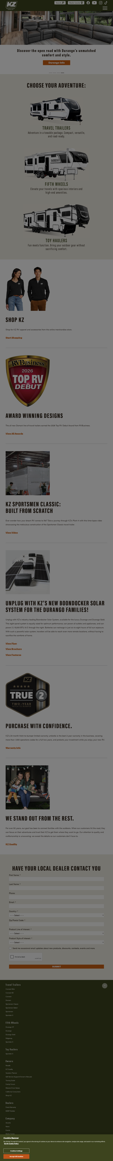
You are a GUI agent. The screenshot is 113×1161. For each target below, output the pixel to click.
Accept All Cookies (16, 1156)
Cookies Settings (16, 1151)
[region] (56, 1147)
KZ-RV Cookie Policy (11, 1143)
